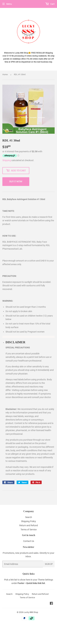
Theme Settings (45, 579)
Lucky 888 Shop (31, 612)
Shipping (6, 160)
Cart (52, 4)
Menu (9, 4)
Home (5, 74)
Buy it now (15, 181)
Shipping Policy (28, 521)
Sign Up (49, 564)
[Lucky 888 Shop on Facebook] (51, 603)
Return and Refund (28, 525)
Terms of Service (29, 529)
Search (28, 517)
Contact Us (28, 541)
